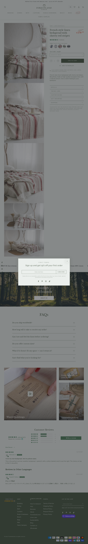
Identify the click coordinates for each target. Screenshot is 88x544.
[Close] (67, 261)
